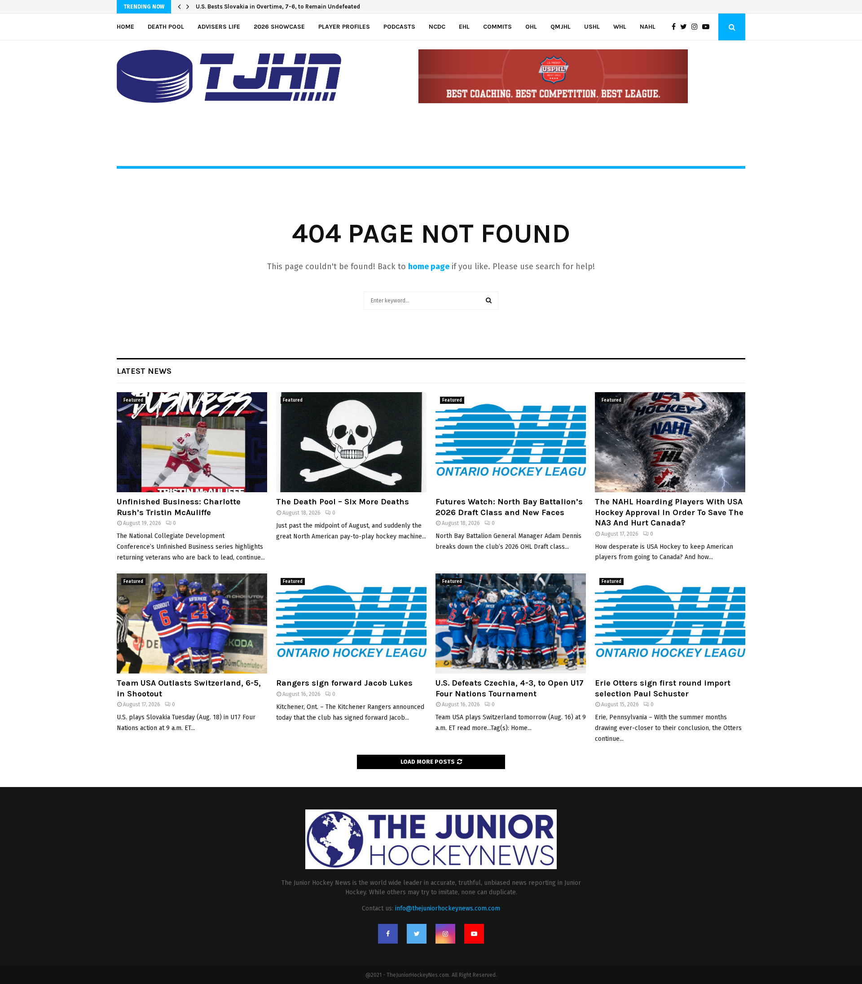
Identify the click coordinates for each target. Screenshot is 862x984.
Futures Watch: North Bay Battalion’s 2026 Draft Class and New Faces (509, 507)
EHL (464, 27)
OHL (531, 27)
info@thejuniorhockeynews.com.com (447, 908)
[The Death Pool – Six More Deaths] (351, 442)
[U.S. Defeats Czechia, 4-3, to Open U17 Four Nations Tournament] (510, 623)
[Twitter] (685, 27)
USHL (592, 27)
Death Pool (166, 27)
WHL (619, 27)
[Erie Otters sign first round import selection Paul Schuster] (670, 623)
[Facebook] (676, 27)
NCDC (437, 27)
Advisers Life (219, 27)
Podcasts (399, 27)
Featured (133, 400)
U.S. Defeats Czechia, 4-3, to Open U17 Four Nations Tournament (509, 688)
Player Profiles (344, 27)
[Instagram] (696, 27)
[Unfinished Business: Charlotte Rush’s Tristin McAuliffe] (192, 442)
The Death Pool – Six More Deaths (342, 502)
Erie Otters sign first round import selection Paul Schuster (662, 688)
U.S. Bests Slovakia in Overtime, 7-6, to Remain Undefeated (278, 6)
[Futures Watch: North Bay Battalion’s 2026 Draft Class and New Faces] (510, 442)
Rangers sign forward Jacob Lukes (344, 683)
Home (125, 27)
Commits (497, 27)
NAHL (647, 27)
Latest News (144, 371)
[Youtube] (708, 27)
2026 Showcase (279, 27)
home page (428, 266)
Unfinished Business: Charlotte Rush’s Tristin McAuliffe (179, 507)
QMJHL (560, 27)
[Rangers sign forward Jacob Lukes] (351, 623)
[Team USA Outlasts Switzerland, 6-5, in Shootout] (192, 623)
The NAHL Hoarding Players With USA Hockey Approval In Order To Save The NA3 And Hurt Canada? (669, 512)
